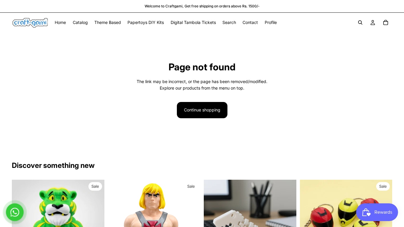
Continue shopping (202, 109)
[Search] (360, 22)
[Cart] (385, 22)
